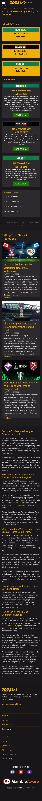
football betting (13, 626)
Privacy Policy (7, 750)
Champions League (11, 196)
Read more (8, 297)
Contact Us (6, 746)
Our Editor (5, 741)
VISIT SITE (21, 115)
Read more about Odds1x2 (11, 704)
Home (4, 8)
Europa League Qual (11, 211)
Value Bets (5, 720)
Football (12, 8)
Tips (3, 711)
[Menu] (3, 2)
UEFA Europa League (11, 201)
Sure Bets (5, 716)
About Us (5, 737)
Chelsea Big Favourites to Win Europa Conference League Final (20, 327)
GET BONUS (21, 149)
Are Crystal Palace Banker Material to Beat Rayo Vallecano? (18, 268)
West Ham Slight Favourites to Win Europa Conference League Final (21, 386)
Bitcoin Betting (7, 725)
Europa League (19, 505)
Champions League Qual (12, 206)
